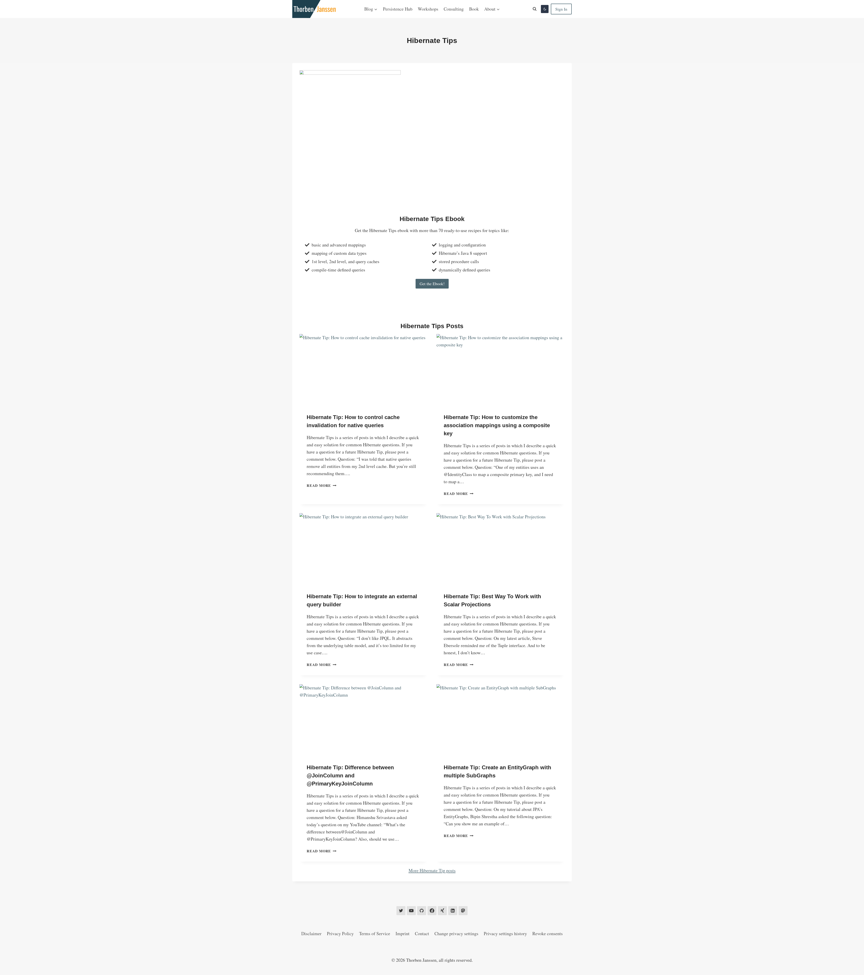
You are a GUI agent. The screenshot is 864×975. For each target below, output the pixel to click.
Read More (321, 485)
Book (474, 9)
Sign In (561, 9)
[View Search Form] (535, 9)
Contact (422, 933)
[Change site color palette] (545, 9)
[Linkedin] (452, 910)
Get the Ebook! (432, 283)
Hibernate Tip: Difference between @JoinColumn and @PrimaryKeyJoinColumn (350, 775)
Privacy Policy (340, 933)
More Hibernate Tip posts (432, 870)
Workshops (428, 9)
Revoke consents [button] (547, 933)
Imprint (403, 933)
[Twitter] (400, 910)
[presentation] (363, 370)
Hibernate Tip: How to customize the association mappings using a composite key (497, 425)
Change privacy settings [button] (456, 933)
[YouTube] (411, 910)
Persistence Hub (397, 9)
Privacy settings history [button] (505, 933)
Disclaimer (311, 933)
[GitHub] (421, 910)
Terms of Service (374, 933)
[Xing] (442, 910)
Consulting (454, 9)
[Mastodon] (463, 910)
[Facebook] (432, 910)
